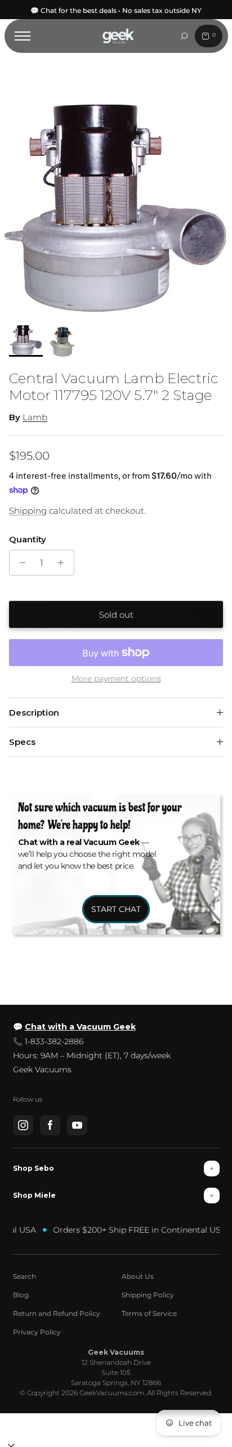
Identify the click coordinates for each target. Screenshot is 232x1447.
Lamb (35, 417)
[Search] (184, 36)
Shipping (28, 510)
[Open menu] (22, 36)
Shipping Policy (148, 1294)
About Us (138, 1276)
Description (34, 712)
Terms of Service (149, 1313)
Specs (22, 741)
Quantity (27, 539)
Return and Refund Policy (56, 1313)
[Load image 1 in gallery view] (116, 209)
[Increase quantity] (64, 562)
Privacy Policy (37, 1332)
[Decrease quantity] (19, 562)
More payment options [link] (116, 679)
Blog (21, 1294)
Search (24, 1276)
